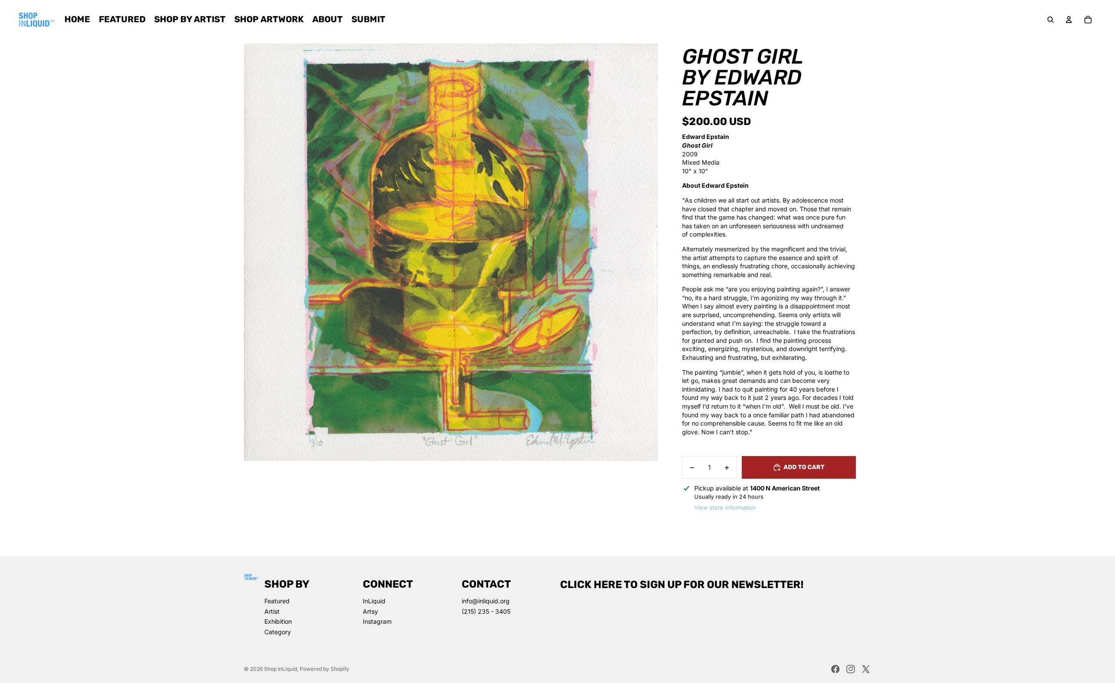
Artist (272, 611)
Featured (277, 601)
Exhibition (278, 621)
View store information (725, 507)
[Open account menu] (1068, 19)
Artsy (370, 611)
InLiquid (374, 601)
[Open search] (1050, 19)
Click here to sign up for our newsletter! (682, 584)
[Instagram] (850, 669)
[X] (866, 669)
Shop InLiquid (280, 669)
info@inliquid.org (486, 601)
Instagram (377, 621)
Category (277, 632)
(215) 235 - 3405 (486, 611)
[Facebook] (835, 669)
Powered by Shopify (324, 669)
